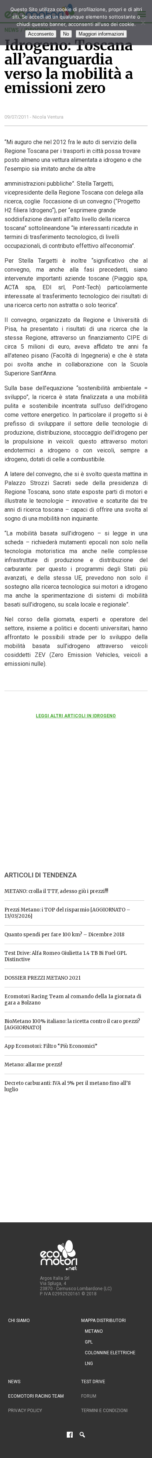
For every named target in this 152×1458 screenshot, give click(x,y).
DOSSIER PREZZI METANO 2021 (42, 978)
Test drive (93, 1381)
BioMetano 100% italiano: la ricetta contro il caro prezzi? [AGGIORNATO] (72, 1024)
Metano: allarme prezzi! (33, 1065)
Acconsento (40, 34)
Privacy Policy (25, 1410)
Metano (94, 1331)
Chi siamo (19, 1320)
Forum (88, 1396)
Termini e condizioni (104, 1410)
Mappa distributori (103, 1320)
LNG (89, 1363)
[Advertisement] (59, 804)
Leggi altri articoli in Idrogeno (76, 715)
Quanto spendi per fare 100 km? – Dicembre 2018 (64, 934)
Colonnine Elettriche (110, 1352)
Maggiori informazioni (101, 34)
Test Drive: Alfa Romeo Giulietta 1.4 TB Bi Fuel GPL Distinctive (65, 956)
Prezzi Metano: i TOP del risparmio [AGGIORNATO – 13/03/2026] (67, 913)
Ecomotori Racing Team (36, 1396)
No (66, 34)
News (14, 1381)
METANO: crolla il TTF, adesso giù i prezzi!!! (56, 891)
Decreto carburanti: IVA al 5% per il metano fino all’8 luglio (67, 1086)
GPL (89, 1342)
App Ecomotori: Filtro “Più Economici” (50, 1046)
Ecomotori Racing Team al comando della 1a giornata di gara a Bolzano (72, 999)
